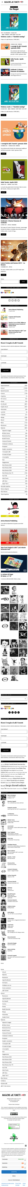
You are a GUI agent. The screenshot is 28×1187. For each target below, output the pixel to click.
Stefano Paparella (12, 875)
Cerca (2, 279)
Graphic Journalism (7, 449)
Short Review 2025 (6, 467)
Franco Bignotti (12, 770)
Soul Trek (4, 475)
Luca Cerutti (10, 826)
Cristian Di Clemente (12, 869)
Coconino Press (24, 766)
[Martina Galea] (5, 661)
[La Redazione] (5, 599)
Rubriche (7, 34)
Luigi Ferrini (10, 924)
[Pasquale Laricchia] (23, 590)
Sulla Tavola (14, 184)
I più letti (3, 412)
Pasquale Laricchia (12, 807)
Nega (14, 1176)
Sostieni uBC (4, 1083)
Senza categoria (5, 489)
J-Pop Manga (17, 776)
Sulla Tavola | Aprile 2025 (9, 182)
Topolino (14, 788)
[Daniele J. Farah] (14, 617)
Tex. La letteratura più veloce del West (16, 802)
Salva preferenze (14, 1180)
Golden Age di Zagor (14, 774)
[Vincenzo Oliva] (23, 617)
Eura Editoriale (4, 770)
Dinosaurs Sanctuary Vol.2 (13, 883)
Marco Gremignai (12, 795)
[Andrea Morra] (14, 652)
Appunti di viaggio (6, 430)
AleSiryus (10, 887)
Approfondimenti (5, 385)
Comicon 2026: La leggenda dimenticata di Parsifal (16, 920)
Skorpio (2, 788)
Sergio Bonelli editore (16, 785)
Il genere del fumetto (15, 317)
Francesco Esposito (12, 900)
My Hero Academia (12, 944)
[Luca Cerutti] (23, 599)
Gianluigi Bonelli (7, 774)
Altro (3, 115)
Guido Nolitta (5, 776)
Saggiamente (5, 462)
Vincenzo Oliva (11, 863)
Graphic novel (21, 774)
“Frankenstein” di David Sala (13, 839)
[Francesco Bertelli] (23, 626)
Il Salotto (3, 414)
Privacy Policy (21, 377)
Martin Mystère (21, 778)
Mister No (17, 780)
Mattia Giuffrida (11, 949)
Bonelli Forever (6, 438)
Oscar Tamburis (11, 832)
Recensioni (14, 224)
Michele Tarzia (11, 820)
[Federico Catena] (23, 643)
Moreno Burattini (12, 937)
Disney (2, 401)
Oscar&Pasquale (11, 894)
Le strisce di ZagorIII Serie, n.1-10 (7, 575)
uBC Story (18, 34)
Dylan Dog (22, 768)
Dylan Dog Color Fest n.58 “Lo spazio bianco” (17, 809)
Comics (3, 393)
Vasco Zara (10, 838)
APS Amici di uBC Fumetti (14, 1100)
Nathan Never (8, 782)
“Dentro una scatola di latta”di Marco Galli (13, 822)
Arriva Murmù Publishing (16, 309)
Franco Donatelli (19, 770)
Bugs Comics (17, 766)
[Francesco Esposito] (14, 643)
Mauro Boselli (10, 780)
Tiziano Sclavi (10, 788)
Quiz (3, 460)
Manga (3, 34)
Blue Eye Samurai (11, 858)
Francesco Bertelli (12, 881)
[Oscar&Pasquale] (5, 643)
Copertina (3, 396)
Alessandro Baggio (12, 943)
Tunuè (18, 788)
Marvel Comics (3, 780)
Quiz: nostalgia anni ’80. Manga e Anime (16, 932)
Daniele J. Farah (11, 857)
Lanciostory (4, 778)
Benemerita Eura (6, 436)
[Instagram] (12, 300)
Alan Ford (2, 764)
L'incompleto (5, 457)
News (2, 422)
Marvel (2, 420)
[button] (26, 1145)
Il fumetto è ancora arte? (13, 901)
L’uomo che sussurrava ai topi (14, 938)
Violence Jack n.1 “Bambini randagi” (13, 37)
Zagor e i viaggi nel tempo (13, 870)
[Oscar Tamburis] (5, 608)
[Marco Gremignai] (5, 590)
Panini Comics (15, 782)
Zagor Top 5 (5, 483)
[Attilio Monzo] (5, 652)
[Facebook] (9, 300)
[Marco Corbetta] (5, 617)
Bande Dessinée (5, 391)
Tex (5, 788)
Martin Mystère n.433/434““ (15, 834)
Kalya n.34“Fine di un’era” (11, 890)
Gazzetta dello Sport (12, 772)
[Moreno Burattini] (14, 661)
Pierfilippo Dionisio (12, 844)
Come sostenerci (6, 988)
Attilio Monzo (11, 912)
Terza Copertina (5, 494)
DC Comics (3, 398)
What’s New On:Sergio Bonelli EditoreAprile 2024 (12, 896)
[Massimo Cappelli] (14, 590)
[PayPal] (15, 300)
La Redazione (7, 32)
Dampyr (13, 768)
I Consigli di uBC (14, 44)
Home (2, 963)
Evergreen (4, 446)
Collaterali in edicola (6, 768)
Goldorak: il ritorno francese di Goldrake (17, 70)
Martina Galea (11, 930)
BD (7, 766)
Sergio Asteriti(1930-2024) (10, 927)
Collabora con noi (6, 985)
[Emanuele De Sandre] (23, 670)
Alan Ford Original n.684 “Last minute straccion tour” (17, 331)
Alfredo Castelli (9, 764)
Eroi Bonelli (4, 404)
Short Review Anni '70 (7, 473)
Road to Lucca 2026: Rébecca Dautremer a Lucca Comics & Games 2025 (17, 324)
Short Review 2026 (6, 470)
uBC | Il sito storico (5, 1086)
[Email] (18, 300)
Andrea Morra (11, 918)
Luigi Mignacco (10, 778)
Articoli (9, 224)
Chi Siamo (4, 982)
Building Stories (11, 907)
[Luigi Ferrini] (23, 652)
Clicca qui (3, 1117)
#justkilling (10, 950)
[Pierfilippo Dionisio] (23, 608)
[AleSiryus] (23, 634)
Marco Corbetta (11, 850)
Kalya (21, 776)
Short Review (12, 34)
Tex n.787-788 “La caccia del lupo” (15, 913)
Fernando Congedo (12, 955)
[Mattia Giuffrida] (5, 670)
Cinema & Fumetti (6, 441)
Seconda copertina (5, 486)
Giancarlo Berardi (19, 772)
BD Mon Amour (6, 433)
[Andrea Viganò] (5, 679)
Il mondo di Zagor (6, 454)
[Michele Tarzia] (14, 599)
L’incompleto (5, 1049)
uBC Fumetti (5, 990)
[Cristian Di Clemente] (5, 626)
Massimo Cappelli (12, 801)
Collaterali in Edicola (7, 444)
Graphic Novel (4, 406)
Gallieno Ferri (4, 772)
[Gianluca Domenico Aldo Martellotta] (14, 678)
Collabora (3, 1081)
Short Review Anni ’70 (7, 1065)
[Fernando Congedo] (14, 670)
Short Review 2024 (6, 465)
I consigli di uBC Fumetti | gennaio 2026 (19, 47)
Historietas (3, 409)
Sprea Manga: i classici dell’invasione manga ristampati (17, 828)
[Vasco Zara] (14, 608)
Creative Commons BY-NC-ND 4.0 (7, 1108)
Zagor (25, 788)
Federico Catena (11, 906)
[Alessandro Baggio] (23, 661)
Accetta (14, 1172)
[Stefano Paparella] (14, 626)
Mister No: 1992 (11, 876)
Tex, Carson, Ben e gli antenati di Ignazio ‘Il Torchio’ (16, 957)
